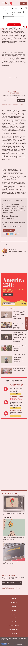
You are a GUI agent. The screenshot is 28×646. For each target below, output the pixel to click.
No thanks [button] (14, 27)
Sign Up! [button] (14, 24)
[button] (26, 8)
